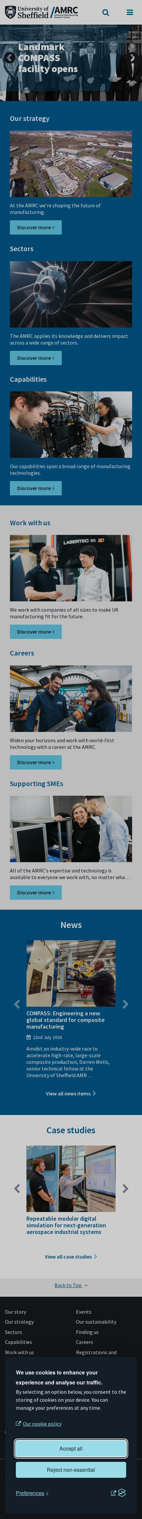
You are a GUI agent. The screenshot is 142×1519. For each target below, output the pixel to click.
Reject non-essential (71, 1469)
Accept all (71, 1448)
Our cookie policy (42, 1423)
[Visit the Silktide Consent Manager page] (118, 1493)
